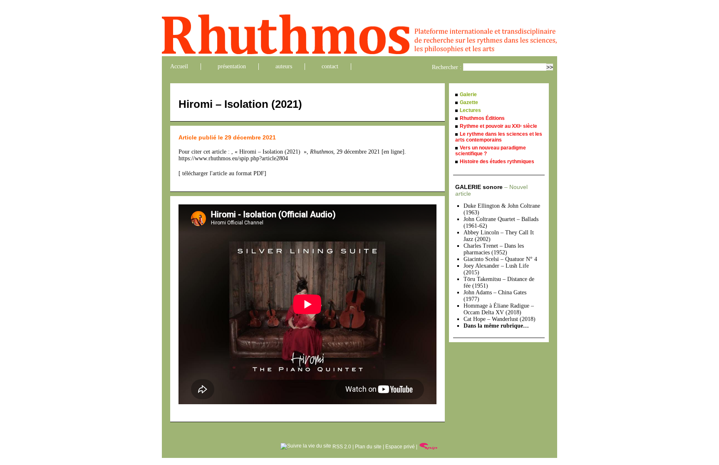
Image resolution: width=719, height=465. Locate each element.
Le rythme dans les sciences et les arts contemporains (498, 137)
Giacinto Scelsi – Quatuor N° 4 (500, 259)
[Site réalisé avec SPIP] (429, 447)
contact (330, 66)
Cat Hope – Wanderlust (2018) (500, 319)
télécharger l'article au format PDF (222, 173)
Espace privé (400, 447)
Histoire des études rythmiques (497, 161)
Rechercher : (446, 67)
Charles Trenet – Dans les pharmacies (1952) (494, 249)
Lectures (470, 110)
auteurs (283, 66)
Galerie (468, 94)
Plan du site (368, 447)
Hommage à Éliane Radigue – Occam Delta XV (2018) (499, 309)
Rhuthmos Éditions (482, 118)
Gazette (469, 102)
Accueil (179, 66)
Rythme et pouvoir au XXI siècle (498, 126)
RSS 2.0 (341, 447)
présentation (232, 66)
